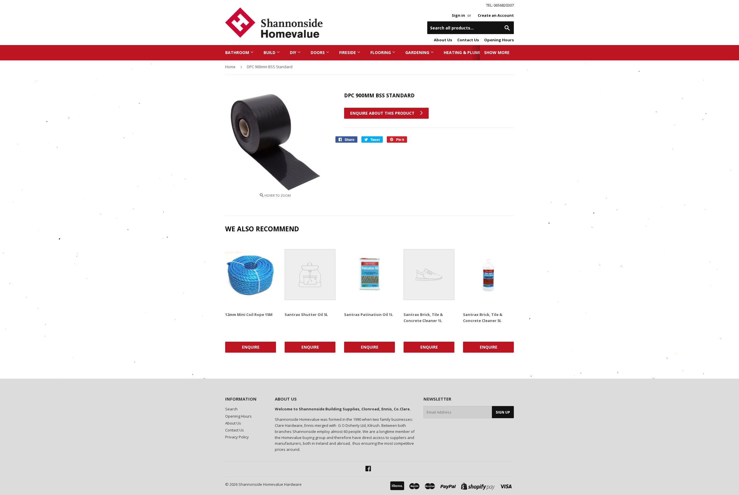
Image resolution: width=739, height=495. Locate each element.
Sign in (458, 15)
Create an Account (496, 15)
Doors (318, 52)
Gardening (417, 52)
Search (231, 409)
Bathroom (237, 52)
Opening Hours (499, 39)
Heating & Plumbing (467, 52)
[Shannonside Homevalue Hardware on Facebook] (368, 469)
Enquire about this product (383, 113)
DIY (293, 52)
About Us (443, 39)
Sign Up (503, 412)
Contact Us (468, 39)
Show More (497, 52)
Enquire (251, 347)
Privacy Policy (237, 437)
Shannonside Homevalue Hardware (270, 484)
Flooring (381, 52)
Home (230, 66)
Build (270, 52)
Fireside (348, 52)
